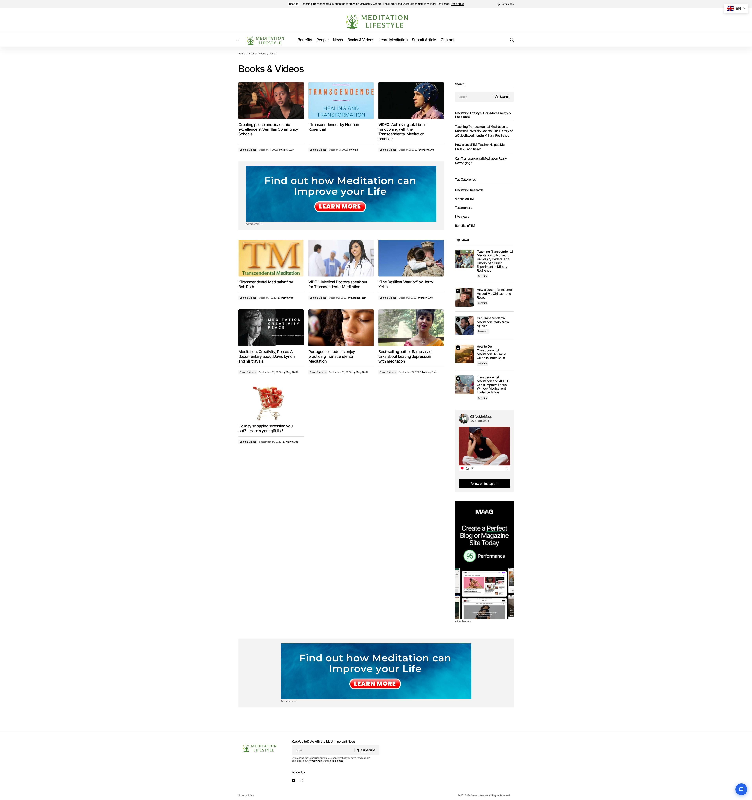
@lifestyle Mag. (481, 416)
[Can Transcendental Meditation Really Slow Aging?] (464, 325)
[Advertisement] (484, 560)
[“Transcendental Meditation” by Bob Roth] (271, 258)
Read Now (457, 3)
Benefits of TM (465, 226)
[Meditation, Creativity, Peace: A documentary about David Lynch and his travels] (271, 327)
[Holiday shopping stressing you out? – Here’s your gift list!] (271, 402)
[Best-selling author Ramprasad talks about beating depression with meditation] (411, 327)
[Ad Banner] (341, 194)
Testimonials (463, 208)
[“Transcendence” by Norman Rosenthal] (341, 100)
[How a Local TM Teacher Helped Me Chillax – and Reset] (464, 297)
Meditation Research (469, 190)
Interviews (462, 216)
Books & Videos (257, 53)
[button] (505, 4)
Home (241, 53)
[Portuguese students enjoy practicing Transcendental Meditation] (341, 327)
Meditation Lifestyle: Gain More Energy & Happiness (483, 115)
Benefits (293, 3)
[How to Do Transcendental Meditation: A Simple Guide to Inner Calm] (464, 354)
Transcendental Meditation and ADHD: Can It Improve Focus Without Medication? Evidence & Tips (493, 384)
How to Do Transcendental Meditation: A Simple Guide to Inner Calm (491, 352)
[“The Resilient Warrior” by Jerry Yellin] (411, 258)
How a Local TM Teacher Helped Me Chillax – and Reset (494, 293)
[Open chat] (741, 789)
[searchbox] (474, 97)
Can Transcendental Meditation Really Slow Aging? (493, 321)
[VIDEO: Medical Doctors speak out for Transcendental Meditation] (341, 258)
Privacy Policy (316, 760)
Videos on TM (464, 199)
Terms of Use (336, 760)
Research (483, 331)
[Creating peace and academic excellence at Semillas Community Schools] (271, 100)
